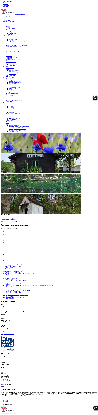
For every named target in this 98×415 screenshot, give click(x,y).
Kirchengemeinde (9, 95)
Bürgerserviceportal (10, 52)
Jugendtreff (8, 115)
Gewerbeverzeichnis (10, 68)
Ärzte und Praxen (12, 88)
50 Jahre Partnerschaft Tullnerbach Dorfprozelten (19, 126)
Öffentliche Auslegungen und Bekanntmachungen (16, 45)
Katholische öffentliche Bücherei (13, 118)
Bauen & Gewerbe (7, 66)
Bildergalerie (8, 124)
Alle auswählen (13, 413)
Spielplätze (8, 117)
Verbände (11, 40)
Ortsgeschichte (12, 31)
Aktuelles (8, 26)
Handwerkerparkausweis (11, 54)
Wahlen (7, 63)
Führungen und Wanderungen (15, 105)
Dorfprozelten (6, 23)
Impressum (5, 17)
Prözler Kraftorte (9, 114)
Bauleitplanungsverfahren (14, 72)
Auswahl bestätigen (5, 413)
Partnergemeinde (9, 34)
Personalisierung (8, 404)
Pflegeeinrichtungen (10, 101)
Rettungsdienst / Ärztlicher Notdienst (16, 80)
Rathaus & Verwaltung (8, 35)
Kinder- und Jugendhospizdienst (15, 82)
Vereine (7, 123)
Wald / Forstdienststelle (11, 62)
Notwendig (7, 400)
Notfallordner (9, 99)
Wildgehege (11, 107)
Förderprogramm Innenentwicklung (13, 46)
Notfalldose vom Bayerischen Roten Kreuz (15, 100)
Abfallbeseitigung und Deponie (12, 51)
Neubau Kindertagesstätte (14, 125)
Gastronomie (11, 111)
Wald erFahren (12, 109)
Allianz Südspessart (10, 47)
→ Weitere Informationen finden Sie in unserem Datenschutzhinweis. (15, 395)
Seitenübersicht (6, 16)
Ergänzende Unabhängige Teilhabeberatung (18, 86)
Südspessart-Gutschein (10, 27)
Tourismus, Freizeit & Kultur (9, 102)
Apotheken (11, 92)
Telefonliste (8, 36)
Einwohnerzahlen (12, 33)
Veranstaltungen (9, 120)
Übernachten (11, 112)
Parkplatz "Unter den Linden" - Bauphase (17, 127)
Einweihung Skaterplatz (14, 131)
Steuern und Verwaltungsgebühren (13, 59)
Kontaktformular (6, 20)
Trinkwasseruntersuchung (11, 60)
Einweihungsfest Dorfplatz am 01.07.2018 (17, 129)
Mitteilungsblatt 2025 (10, 58)
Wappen (10, 32)
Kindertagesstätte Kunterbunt (12, 93)
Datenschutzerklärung (7, 19)
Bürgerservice (6, 48)
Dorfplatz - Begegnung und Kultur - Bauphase (18, 130)
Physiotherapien (12, 90)
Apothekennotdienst (13, 84)
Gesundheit (8, 78)
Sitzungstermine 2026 (5, 331)
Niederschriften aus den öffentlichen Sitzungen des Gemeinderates (22, 41)
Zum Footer (5, 6)
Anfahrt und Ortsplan (10, 28)
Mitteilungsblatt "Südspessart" (12, 57)
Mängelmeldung (9, 56)
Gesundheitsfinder (12, 83)
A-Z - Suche (8, 50)
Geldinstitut (8, 76)
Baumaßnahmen (12, 71)
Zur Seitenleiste (6, 5)
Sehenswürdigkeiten (13, 106)
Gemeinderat (8, 38)
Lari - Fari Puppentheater (11, 119)
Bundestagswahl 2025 (13, 65)
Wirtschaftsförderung (10, 75)
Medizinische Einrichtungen (14, 87)
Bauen (7, 69)
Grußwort (8, 25)
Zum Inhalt (5, 4)
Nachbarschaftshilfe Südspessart (12, 97)
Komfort (6, 403)
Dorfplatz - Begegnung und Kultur (13, 113)
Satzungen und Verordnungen (12, 44)
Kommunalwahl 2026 (13, 64)
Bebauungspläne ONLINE (14, 70)
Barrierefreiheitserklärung (8, 21)
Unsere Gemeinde (9, 29)
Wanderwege (11, 108)
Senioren (8, 96)
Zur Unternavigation (7, 2)
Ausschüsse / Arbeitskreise (14, 39)
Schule (7, 94)
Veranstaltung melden (10, 121)
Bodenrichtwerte (12, 74)
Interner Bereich (12, 42)
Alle (4, 230)
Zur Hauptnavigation (7, 1)
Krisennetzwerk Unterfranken (15, 81)
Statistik (6, 401)
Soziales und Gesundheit (8, 77)
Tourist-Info (8, 103)
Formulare (8, 53)
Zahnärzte (11, 89)
